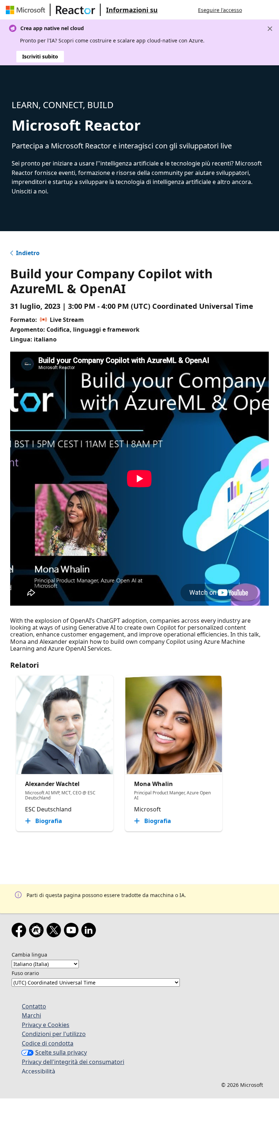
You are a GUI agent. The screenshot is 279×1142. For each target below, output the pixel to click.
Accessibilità (38, 1071)
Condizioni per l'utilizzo (54, 1034)
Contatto (34, 1006)
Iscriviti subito (40, 56)
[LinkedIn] (90, 931)
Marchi (31, 1015)
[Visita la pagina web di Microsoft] (27, 10)
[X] (55, 931)
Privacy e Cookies (45, 1025)
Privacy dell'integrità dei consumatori (73, 1062)
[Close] (270, 28)
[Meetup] (37, 931)
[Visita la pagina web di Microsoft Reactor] (75, 10)
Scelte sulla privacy (61, 1052)
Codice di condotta (47, 1043)
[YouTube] (72, 931)
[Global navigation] (254, 10)
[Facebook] (20, 931)
